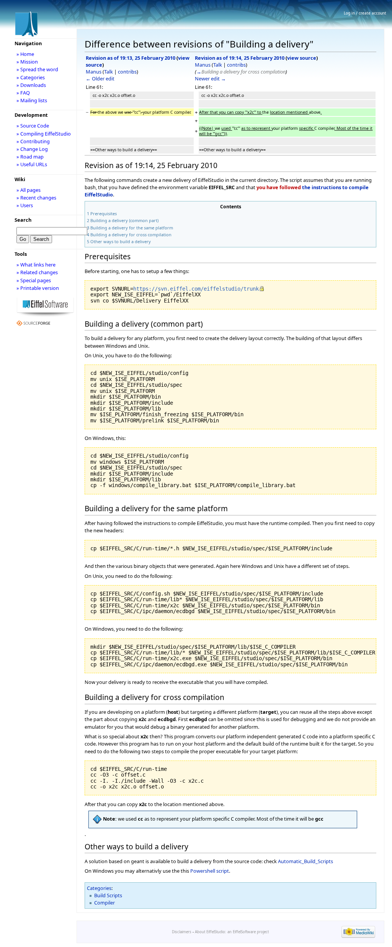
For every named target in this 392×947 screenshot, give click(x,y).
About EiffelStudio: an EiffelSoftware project (232, 931)
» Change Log (32, 149)
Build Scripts (108, 895)
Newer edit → (210, 78)
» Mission (27, 61)
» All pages (28, 189)
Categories (99, 888)
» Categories (30, 77)
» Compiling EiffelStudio (43, 133)
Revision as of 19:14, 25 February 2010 (239, 57)
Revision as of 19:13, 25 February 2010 (130, 57)
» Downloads (31, 85)
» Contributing (33, 141)
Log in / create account (365, 13)
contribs (127, 71)
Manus (93, 71)
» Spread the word (37, 69)
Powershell (202, 870)
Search (23, 219)
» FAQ (23, 92)
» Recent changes (36, 197)
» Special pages (33, 280)
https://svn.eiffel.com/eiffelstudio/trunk (196, 289)
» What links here (36, 264)
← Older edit (100, 78)
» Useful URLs (31, 164)
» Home (25, 54)
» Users (24, 205)
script (222, 870)
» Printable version (37, 288)
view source (301, 57)
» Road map (30, 156)
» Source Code (32, 125)
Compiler (104, 902)
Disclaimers (181, 931)
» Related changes (37, 272)
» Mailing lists (31, 100)
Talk (108, 71)
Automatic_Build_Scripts (305, 861)
